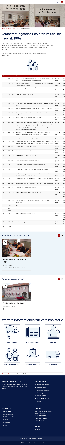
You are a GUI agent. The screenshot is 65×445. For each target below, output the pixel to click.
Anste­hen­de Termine (43, 384)
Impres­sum (23, 438)
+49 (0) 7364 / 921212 (41, 419)
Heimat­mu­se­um (8, 414)
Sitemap (40, 438)
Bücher (5, 420)
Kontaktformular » (40, 421)
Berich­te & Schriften (9, 417)
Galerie (5, 425)
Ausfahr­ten (53, 365)
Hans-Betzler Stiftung (43, 398)
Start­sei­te (4, 28)
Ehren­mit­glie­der (41, 393)
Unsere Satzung (41, 395)
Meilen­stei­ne (12, 342)
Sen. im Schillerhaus (11, 365)
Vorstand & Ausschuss (43, 390)
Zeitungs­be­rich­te (32, 342)
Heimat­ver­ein (7, 411)
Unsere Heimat (7, 422)
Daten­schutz (32, 438)
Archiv (38, 429)
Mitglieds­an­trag (41, 387)
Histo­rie (14, 28)
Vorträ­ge (53, 342)
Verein (9, 28)
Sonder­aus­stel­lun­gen (32, 365)
